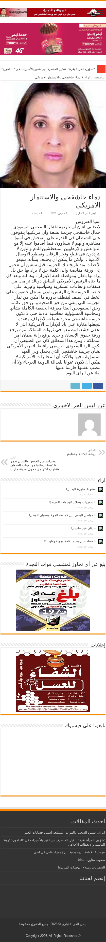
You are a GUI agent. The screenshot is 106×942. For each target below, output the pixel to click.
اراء (87, 77)
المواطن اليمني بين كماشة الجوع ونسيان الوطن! (62, 515)
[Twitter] (57, 930)
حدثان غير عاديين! (83, 528)
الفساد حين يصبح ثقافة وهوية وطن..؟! (70, 541)
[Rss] (61, 930)
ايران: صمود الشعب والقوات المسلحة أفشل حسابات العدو (65, 832)
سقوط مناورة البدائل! (81, 489)
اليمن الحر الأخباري (75, 924)
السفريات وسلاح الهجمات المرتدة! (72, 502)
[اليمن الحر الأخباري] (53, 11)
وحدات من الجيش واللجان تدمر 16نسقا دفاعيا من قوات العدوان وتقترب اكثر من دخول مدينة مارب (35, 463)
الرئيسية (100, 77)
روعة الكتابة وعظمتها (81, 452)
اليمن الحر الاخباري (86, 213)
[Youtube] (52, 930)
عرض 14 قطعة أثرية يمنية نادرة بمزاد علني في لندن (69, 852)
